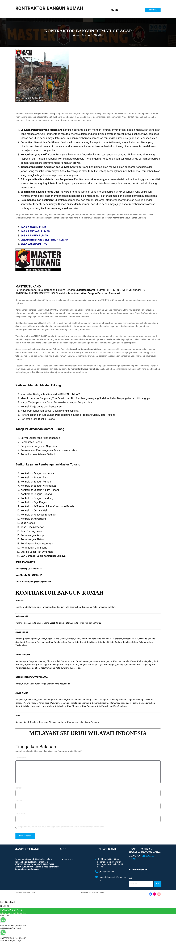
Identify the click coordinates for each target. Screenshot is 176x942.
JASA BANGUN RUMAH (34, 227)
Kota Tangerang (84, 607)
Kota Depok (128, 642)
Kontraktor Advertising (34, 519)
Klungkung (85, 722)
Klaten (133, 661)
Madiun (122, 699)
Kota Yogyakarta (62, 683)
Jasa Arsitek (28, 523)
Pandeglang (27, 607)
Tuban (134, 703)
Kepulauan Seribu (93, 622)
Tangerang (46, 607)
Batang (42, 661)
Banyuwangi (31, 699)
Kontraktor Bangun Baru (34, 477)
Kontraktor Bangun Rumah (36, 482)
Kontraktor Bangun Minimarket (38, 486)
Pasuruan (54, 703)
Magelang (148, 661)
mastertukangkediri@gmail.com (37, 581)
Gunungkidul (28, 683)
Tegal (100, 664)
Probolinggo (75, 703)
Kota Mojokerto (74, 706)
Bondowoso (61, 699)
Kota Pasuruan (89, 706)
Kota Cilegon (58, 607)
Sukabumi (20, 642)
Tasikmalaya (42, 642)
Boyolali (56, 661)
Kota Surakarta (62, 667)
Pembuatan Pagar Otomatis (37, 543)
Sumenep (114, 703)
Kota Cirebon (116, 642)
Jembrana (61, 722)
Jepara (96, 661)
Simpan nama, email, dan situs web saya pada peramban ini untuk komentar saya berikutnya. (61, 826)
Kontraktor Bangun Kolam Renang (40, 490)
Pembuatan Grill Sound (34, 548)
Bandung (19, 638)
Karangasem (73, 722)
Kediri (94, 699)
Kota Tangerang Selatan (104, 607)
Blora (49, 661)
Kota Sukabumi (141, 642)
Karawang (96, 638)
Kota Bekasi (80, 642)
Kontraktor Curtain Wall (34, 510)
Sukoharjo (92, 664)
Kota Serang (70, 607)
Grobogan (87, 661)
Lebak (18, 607)
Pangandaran (129, 638)
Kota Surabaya (120, 706)
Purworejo (54, 664)
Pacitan (34, 703)
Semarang (74, 664)
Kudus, (140, 661)
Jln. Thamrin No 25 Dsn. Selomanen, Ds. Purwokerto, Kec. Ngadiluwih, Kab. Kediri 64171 (110, 863)
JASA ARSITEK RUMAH (34, 235)
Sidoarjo (95, 703)
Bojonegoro (49, 699)
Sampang (86, 703)
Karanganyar (106, 661)
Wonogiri (121, 664)
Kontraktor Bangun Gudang (36, 494)
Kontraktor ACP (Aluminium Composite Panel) (47, 506)
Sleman (50, 683)
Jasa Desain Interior (32, 527)
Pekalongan (20, 664)
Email (18, 800)
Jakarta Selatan (63, 622)
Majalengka (117, 638)
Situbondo (105, 703)
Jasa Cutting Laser (31, 531)
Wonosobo (131, 664)
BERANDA (153, 10)
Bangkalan (20, 699)
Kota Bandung (55, 642)
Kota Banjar (68, 642)
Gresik (70, 699)
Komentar (20, 757)
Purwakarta (142, 638)
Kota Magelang (144, 664)
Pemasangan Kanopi (32, 535)
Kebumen (117, 661)
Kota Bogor (92, 642)
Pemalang (32, 664)
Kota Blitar (25, 706)
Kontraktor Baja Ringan (34, 502)
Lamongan (103, 699)
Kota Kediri (36, 706)
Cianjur (63, 638)
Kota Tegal (75, 667)
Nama (18, 787)
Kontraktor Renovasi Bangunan (38, 515)
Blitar (40, 699)
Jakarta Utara (35, 622)
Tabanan (95, 722)
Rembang (64, 664)
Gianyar (52, 722)
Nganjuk (19, 703)
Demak (79, 661)
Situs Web (20, 813)
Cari (130, 878)
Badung (19, 722)
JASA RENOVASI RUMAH (35, 231)
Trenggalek (125, 703)
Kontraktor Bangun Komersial (38, 473)
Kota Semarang (48, 667)
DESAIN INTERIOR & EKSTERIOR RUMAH (44, 240)
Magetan (131, 699)
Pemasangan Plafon (32, 539)
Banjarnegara (21, 661)
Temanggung (110, 664)
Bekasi (42, 638)
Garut (77, 638)
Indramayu (86, 638)
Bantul (18, 683)
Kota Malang (60, 706)
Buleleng (34, 722)
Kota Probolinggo (104, 706)
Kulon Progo (40, 683)
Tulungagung (144, 703)
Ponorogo (64, 703)
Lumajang (113, 699)
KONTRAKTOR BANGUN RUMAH (49, 8)
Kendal (126, 661)
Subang (151, 638)
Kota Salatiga (33, 667)
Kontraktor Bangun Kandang (37, 498)
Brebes (64, 661)
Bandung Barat (31, 638)
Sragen (83, 664)
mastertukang (81, 35)
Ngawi (27, 703)
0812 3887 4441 (106, 871)
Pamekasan (44, 703)
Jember (77, 699)
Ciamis (56, 638)
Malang (139, 699)
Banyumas (34, 661)
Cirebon (70, 638)
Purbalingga (43, 664)
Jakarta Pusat (21, 622)
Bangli (26, 722)
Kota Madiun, (48, 706)
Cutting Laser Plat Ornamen (37, 552)
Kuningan (106, 638)
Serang (37, 607)
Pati (156, 661)
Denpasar (43, 722)
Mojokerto (148, 699)
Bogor (49, 638)
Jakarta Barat (48, 622)
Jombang (86, 699)
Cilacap (71, 661)
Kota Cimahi (103, 642)
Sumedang (31, 642)
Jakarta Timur (77, 622)
